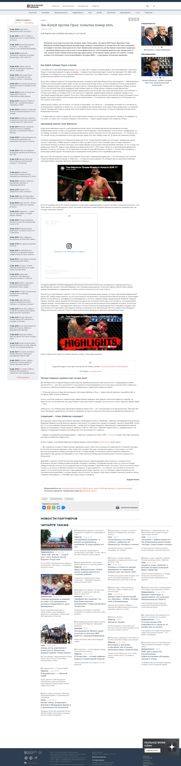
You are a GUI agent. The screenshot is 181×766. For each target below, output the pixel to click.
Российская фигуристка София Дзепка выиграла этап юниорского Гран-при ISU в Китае (23, 139)
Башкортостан (56, 499)
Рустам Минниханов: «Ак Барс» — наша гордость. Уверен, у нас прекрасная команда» (23, 47)
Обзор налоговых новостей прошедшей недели (89, 636)
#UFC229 (104, 366)
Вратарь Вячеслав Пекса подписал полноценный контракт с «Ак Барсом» (21, 161)
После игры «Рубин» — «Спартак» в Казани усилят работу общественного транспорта (22, 311)
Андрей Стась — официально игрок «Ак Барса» (21, 191)
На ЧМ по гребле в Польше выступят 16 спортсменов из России (22, 38)
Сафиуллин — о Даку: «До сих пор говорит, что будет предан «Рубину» (22, 213)
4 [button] (162, 47)
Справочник (83, 6)
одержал (78, 70)
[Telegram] (58, 507)
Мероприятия (125, 13)
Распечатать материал (129, 507)
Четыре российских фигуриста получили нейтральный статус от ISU (22, 222)
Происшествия (46, 597)
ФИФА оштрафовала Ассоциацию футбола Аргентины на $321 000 (23, 152)
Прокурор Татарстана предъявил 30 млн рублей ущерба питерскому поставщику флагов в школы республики (56, 708)
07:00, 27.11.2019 (46, 29)
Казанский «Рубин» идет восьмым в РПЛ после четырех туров (23, 336)
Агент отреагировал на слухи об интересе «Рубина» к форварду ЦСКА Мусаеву (23, 328)
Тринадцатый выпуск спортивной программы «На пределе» (123, 544)
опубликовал (105, 442)
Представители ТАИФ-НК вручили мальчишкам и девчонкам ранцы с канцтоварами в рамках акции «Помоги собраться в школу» (55, 679)
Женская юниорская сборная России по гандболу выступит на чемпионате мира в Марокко (22, 130)
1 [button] (152, 47)
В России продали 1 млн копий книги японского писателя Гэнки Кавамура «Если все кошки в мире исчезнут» (123, 626)
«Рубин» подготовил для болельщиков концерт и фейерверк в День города (21, 285)
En (154, 6)
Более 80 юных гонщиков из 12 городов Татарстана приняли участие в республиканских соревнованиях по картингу (155, 572)
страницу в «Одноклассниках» (120, 488)
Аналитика (33, 13)
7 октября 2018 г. (95, 371)
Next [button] (171, 36)
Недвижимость (78, 13)
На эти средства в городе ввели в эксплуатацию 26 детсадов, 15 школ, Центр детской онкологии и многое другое (90, 547)
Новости (55, 6)
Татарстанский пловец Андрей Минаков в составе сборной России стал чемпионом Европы (23, 345)
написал (112, 435)
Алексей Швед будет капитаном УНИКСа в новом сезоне (22, 197)
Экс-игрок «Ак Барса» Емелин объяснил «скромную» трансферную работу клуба (22, 354)
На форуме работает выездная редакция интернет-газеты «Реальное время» (156, 658)
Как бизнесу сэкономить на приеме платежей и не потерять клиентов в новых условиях (90, 606)
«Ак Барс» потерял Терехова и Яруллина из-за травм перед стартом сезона (22, 268)
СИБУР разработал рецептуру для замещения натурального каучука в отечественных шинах (155, 600)
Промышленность (61, 13)
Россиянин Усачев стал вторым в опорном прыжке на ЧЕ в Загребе (23, 111)
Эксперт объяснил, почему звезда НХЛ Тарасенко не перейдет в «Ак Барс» (22, 319)
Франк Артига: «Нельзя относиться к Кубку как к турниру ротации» (23, 205)
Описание (146, 760)
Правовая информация (147, 757)
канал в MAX (99, 488)
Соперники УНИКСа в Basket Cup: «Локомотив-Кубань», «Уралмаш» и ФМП (22, 103)
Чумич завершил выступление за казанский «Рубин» (22, 238)
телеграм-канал (68, 488)
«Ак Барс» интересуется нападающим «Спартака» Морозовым (23, 293)
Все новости (29, 23)
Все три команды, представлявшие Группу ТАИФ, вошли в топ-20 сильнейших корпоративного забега (56, 654)
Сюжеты (95, 6)
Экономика (45, 13)
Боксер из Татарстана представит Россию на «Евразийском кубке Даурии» (22, 94)
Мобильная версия (99, 757)
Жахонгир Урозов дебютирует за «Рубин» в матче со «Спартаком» (22, 231)
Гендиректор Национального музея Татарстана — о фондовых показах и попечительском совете (88, 575)
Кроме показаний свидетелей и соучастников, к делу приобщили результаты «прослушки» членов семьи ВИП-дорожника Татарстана (55, 607)
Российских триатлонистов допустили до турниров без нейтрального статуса (23, 174)
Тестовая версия (98, 760)
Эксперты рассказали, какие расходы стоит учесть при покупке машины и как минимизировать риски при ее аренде (123, 573)
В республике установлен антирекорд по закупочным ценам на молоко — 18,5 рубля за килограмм (156, 628)
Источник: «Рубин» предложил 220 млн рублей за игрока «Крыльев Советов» (21, 362)
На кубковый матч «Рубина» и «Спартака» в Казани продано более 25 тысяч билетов (22, 252)
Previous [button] (142, 36)
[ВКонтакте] (131, 19)
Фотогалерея (68, 6)
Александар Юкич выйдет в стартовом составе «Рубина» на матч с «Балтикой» (21, 77)
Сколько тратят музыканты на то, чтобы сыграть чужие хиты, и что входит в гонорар (123, 650)
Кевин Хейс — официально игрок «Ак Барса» (21, 30)
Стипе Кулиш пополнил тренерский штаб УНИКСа (23, 260)
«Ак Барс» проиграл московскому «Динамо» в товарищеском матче (21, 183)
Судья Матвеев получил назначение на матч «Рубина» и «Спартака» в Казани (21, 302)
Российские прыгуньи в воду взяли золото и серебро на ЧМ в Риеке (23, 86)
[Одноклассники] (136, 19)
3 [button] (159, 47)
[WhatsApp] (53, 507)
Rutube (86, 491)
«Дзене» (93, 491)
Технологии (111, 13)
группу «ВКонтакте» (84, 488)
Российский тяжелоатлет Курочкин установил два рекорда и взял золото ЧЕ (22, 55)
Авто (90, 13)
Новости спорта (23, 20)
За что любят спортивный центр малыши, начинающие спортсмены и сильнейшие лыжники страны (56, 560)
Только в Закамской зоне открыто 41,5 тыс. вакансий (89, 660)
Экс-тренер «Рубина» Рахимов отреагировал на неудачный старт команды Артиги (22, 371)
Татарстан (69, 499)
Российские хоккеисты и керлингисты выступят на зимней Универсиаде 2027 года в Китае (23, 120)
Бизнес (99, 13)
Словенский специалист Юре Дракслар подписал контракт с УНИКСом (21, 276)
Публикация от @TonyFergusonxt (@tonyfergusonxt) (62, 278)
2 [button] (155, 47)
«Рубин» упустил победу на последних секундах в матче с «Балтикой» (21, 68)
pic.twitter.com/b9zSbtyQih (118, 366)
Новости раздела (23, 377)
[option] (157, 36)
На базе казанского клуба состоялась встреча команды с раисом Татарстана (156, 544)
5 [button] (163, 78)
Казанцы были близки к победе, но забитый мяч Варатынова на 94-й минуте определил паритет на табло (123, 602)
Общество (148, 13)
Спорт (138, 13)
